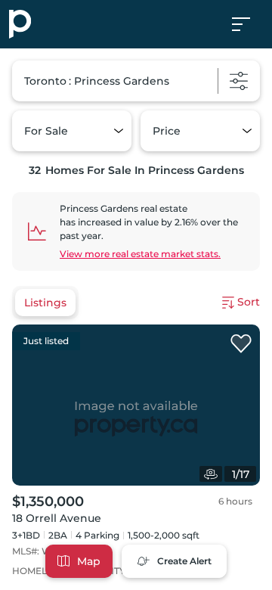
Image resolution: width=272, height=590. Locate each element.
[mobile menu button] (249, 24)
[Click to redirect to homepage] (20, 24)
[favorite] (241, 344)
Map (88, 561)
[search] (136, 81)
